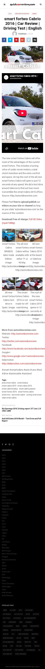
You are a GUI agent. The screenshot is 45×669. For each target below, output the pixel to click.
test (11, 646)
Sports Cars (6, 572)
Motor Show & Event (9, 554)
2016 (10, 13)
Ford (3, 527)
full (13, 634)
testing (36, 646)
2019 (3, 467)
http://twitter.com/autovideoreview (19, 341)
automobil (29, 610)
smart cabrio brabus (10, 389)
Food (4, 524)
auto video (6, 618)
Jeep (4, 536)
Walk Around (6, 592)
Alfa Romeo (6, 476)
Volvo (4, 590)
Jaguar (4, 533)
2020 (3, 470)
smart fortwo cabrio (26, 392)
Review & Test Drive (9, 560)
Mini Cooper (6, 551)
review (19, 642)
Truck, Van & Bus (8, 584)
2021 (3, 473)
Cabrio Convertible (8, 491)
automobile (7, 614)
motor (18, 638)
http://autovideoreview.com (24, 333)
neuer (26, 638)
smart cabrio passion (27, 389)
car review (12, 622)
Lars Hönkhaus (23, 634)
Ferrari (4, 518)
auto (20, 610)
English (5, 634)
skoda (5, 646)
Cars (20, 622)
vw (39, 650)
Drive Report (34, 626)
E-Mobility (5, 506)
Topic (4, 581)
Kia (3, 539)
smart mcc (6, 395)
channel (29, 622)
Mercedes (5, 548)
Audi (3, 485)
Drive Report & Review (22, 13)
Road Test (28, 642)
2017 (3, 461)
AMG (4, 482)
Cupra (4, 497)
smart (34, 13)
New (33, 638)
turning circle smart (34, 395)
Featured (5, 515)
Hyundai (5, 530)
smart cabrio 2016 (25, 386)
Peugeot (5, 557)
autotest (36, 614)
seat (35, 642)
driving (5, 630)
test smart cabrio (18, 395)
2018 (3, 464)
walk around (7, 654)
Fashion (5, 512)
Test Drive (28, 646)
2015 (3, 455)
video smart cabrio (9, 398)
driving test (28, 630)
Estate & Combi (7, 509)
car (4, 622)
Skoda (4, 566)
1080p (5, 610)
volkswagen (30, 650)
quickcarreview (8, 642)
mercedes (35, 634)
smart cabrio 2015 (9, 386)
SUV (3, 575)
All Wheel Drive (7, 479)
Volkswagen (6, 587)
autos (28, 614)
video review (19, 650)
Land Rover (6, 542)
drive (17, 626)
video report (7, 650)
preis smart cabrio (9, 383)
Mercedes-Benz (8, 638)
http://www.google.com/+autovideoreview (23, 356)
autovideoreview (30, 618)
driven (25, 626)
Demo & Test (6, 500)
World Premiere (7, 595)
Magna (4, 545)
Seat (3, 563)
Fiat (3, 521)
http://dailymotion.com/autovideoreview (22, 363)
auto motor (18, 614)
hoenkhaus (22, 34)
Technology (6, 578)
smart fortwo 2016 (9, 392)
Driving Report (16, 630)
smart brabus (22, 383)
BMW (4, 488)
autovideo (17, 618)
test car (19, 646)
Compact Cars (7, 494)
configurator (8, 626)
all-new (13, 610)
